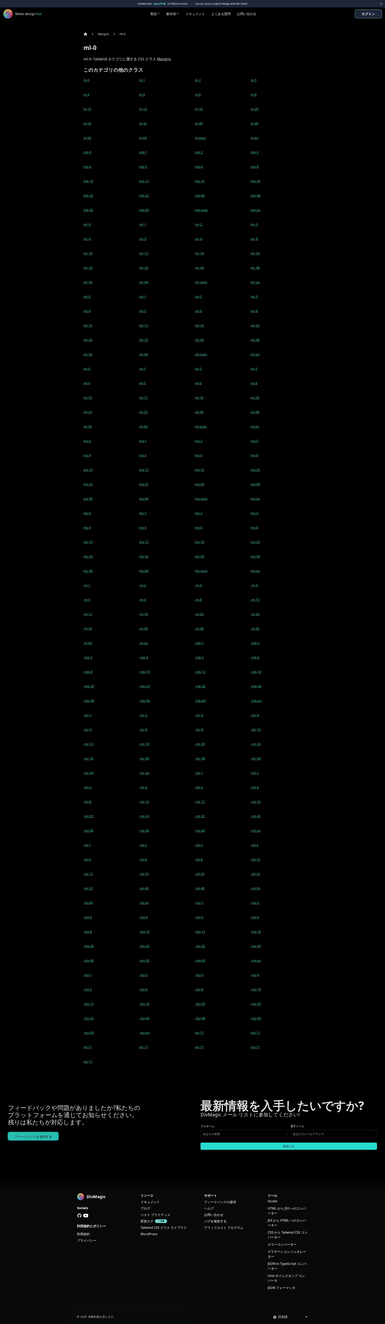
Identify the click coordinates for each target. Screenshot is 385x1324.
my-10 (88, 542)
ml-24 (87, 412)
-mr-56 (256, 758)
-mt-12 (200, 802)
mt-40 (199, 340)
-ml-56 (255, 888)
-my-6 (143, 989)
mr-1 (142, 224)
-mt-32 (200, 816)
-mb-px (256, 701)
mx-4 (87, 455)
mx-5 (143, 455)
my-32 (143, 556)
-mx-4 (143, 917)
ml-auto (201, 426)
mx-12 (143, 470)
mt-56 (87, 354)
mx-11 (255, 1047)
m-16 (199, 109)
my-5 (143, 527)
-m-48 (199, 628)
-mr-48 (200, 758)
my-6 (198, 527)
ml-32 (143, 412)
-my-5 (87, 989)
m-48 (254, 123)
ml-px (255, 426)
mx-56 (88, 499)
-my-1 (87, 975)
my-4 (87, 527)
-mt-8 (87, 802)
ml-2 (198, 369)
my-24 (88, 556)
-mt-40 (255, 816)
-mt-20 (88, 816)
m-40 (199, 123)
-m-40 (143, 628)
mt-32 (143, 340)
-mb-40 (256, 686)
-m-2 (142, 585)
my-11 (88, 1061)
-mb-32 (200, 686)
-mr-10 (256, 729)
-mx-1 (199, 903)
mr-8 (254, 239)
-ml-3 (199, 845)
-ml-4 (254, 845)
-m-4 (254, 585)
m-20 (254, 109)
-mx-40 (256, 946)
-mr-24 (256, 744)
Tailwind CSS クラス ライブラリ (164, 1227)
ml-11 (87, 1047)
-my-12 (88, 1004)
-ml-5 (87, 859)
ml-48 (255, 412)
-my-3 (199, 975)
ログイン (368, 14)
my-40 (199, 556)
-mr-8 (199, 729)
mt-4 (86, 311)
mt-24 (87, 340)
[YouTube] (86, 1215)
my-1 (143, 513)
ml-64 (143, 426)
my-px (255, 571)
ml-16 (199, 397)
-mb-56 (144, 701)
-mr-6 (143, 729)
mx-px (255, 499)
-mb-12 (200, 672)
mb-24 (88, 195)
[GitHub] (79, 1215)
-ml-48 (199, 888)
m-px (254, 138)
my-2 (198, 513)
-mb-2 (255, 643)
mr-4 (87, 239)
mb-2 (199, 152)
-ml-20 (199, 874)
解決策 (171, 14)
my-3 (254, 513)
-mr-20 (200, 744)
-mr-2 (143, 715)
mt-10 (87, 325)
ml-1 (142, 369)
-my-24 (256, 1004)
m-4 (86, 94)
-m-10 (255, 600)
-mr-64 (88, 773)
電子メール (297, 1126)
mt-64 (143, 354)
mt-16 (199, 325)
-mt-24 (144, 816)
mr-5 (142, 239)
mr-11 (143, 1047)
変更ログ (147, 1221)
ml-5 (142, 383)
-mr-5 (87, 729)
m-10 (87, 109)
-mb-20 (88, 686)
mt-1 (142, 296)
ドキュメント (195, 14)
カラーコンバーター (282, 1244)
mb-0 (87, 152)
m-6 (198, 94)
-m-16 (143, 614)
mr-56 (87, 282)
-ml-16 (144, 874)
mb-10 (88, 181)
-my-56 (256, 1018)
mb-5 (143, 167)
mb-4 (87, 167)
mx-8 (254, 455)
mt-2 (198, 296)
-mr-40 (144, 758)
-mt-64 (200, 830)
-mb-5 (199, 657)
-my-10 (256, 989)
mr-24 (87, 268)
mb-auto (201, 210)
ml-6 (198, 383)
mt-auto (201, 354)
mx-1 (143, 441)
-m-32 (87, 628)
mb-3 (254, 152)
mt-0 (86, 296)
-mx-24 (144, 946)
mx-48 (255, 484)
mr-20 (255, 253)
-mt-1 (199, 773)
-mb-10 (144, 672)
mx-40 (199, 484)
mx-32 (143, 484)
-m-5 (86, 600)
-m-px (143, 643)
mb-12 (144, 181)
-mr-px (144, 773)
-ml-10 (255, 859)
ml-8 (254, 383)
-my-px (144, 1033)
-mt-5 (199, 787)
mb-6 (199, 167)
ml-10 (87, 397)
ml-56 (87, 426)
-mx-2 (255, 903)
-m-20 (199, 614)
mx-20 (255, 470)
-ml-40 (144, 888)
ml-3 (254, 369)
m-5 (142, 94)
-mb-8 (87, 672)
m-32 (143, 123)
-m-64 (87, 643)
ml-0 (123, 34)
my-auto (201, 571)
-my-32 (88, 1018)
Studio (273, 1201)
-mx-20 (88, 946)
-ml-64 (88, 903)
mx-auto (201, 499)
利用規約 (83, 1234)
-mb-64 (200, 701)
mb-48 (255, 195)
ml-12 (143, 397)
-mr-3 (199, 715)
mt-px (255, 354)
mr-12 (143, 253)
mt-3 (254, 296)
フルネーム (208, 1126)
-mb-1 (199, 643)
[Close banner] (381, 3)
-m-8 (198, 600)
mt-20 (255, 325)
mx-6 (198, 455)
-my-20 (200, 1004)
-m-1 (86, 585)
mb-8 (254, 167)
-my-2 (143, 975)
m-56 (87, 138)
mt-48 (255, 340)
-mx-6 (255, 917)
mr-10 (87, 253)
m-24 (87, 123)
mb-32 (144, 195)
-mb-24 (144, 686)
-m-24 (255, 614)
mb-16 (200, 181)
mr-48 (255, 268)
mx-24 (88, 484)
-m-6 (142, 600)
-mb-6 (255, 657)
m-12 (143, 109)
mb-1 (143, 152)
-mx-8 (87, 932)
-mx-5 (199, 917)
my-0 (87, 513)
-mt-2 (255, 773)
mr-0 (87, 224)
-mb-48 (88, 701)
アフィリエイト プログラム (223, 1227)
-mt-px (255, 830)
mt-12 (143, 325)
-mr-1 (87, 715)
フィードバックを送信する (33, 1136)
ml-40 (199, 412)
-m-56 (255, 628)
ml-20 (255, 397)
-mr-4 (255, 715)
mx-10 (88, 470)
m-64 (143, 138)
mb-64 (144, 210)
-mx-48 (88, 960)
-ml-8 (199, 859)
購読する (288, 1146)
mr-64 (143, 282)
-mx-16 (256, 932)
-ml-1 (87, 845)
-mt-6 (255, 787)
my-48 (255, 556)
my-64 (143, 571)
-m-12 (87, 614)
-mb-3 (87, 657)
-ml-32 (88, 888)
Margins (103, 34)
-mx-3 (87, 917)
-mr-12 (88, 744)
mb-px (255, 210)
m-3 (253, 80)
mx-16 (199, 470)
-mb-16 (256, 672)
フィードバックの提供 (220, 1202)
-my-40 (144, 1018)
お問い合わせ (246, 14)
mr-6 (198, 239)
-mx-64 (200, 960)
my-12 (143, 542)
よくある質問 (221, 14)
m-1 (142, 80)
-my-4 (255, 975)
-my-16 (144, 1004)
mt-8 (254, 311)
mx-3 (254, 441)
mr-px (255, 282)
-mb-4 (143, 657)
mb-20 (255, 181)
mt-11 (199, 1033)
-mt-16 (255, 802)
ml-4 (86, 383)
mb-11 (255, 1033)
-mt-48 (88, 830)
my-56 (88, 571)
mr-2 (198, 224)
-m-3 (198, 585)
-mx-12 (200, 932)
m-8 (253, 94)
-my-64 (88, 1033)
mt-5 (142, 311)
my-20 (255, 542)
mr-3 (254, 224)
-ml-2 (143, 845)
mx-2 (198, 441)
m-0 (86, 80)
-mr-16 (144, 744)
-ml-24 (255, 874)
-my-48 (200, 1018)
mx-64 (143, 499)
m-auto (200, 138)
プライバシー (86, 1240)
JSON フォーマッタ (281, 1288)
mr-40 (199, 268)
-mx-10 (144, 932)
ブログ (145, 1208)
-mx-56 (144, 960)
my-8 (254, 527)
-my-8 (199, 989)
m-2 (198, 80)
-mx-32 (200, 946)
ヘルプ (209, 1208)
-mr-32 (88, 758)
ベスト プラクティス (155, 1215)
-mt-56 (144, 830)
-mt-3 (87, 787)
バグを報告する (215, 1221)
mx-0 (87, 441)
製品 (153, 14)
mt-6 (198, 311)
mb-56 (88, 210)
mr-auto (201, 282)
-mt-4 (143, 787)
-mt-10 (144, 802)
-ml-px (144, 903)
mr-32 (143, 268)
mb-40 (200, 195)
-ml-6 (143, 859)
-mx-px (256, 960)
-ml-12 (88, 874)
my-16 (199, 542)
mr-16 (199, 253)
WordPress (149, 1234)
